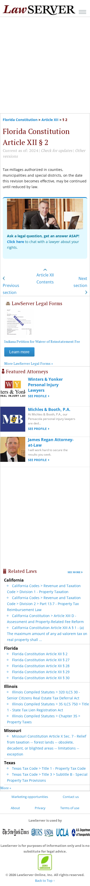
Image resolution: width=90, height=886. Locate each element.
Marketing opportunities (30, 796)
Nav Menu (82, 11)
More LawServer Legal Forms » (28, 363)
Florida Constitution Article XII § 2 (40, 653)
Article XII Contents (45, 278)
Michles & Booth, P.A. (49, 409)
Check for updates (56, 150)
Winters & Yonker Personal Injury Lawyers (45, 385)
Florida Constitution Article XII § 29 (41, 671)
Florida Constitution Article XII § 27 (41, 659)
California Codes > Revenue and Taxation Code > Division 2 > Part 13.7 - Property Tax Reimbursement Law (44, 603)
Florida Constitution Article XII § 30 (41, 677)
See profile (37, 396)
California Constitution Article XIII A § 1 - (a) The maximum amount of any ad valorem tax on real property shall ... (47, 633)
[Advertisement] (45, 65)
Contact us (71, 796)
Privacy (40, 808)
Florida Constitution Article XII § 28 (41, 665)
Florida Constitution (20, 119)
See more (74, 572)
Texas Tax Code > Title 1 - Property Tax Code (49, 768)
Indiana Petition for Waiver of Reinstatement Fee (42, 341)
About (15, 808)
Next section (80, 282)
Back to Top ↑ (45, 880)
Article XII (50, 119)
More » (5, 787)
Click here (15, 241)
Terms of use (69, 808)
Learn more (19, 352)
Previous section (11, 289)
